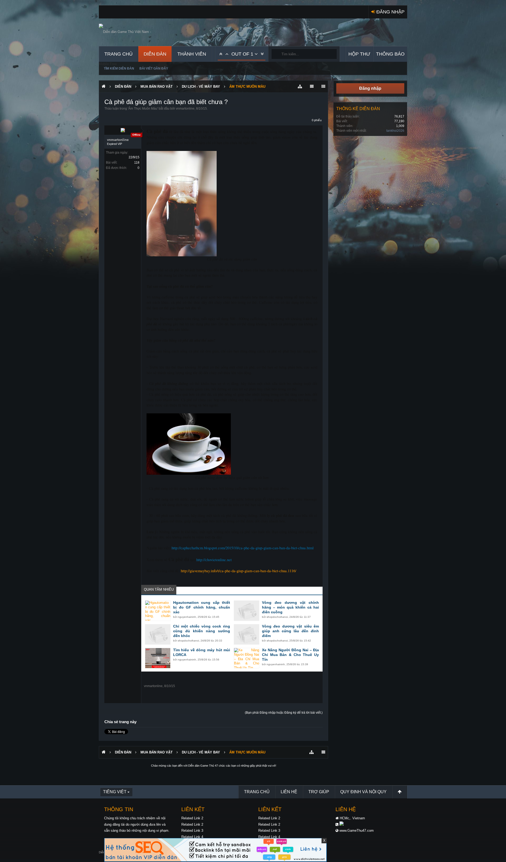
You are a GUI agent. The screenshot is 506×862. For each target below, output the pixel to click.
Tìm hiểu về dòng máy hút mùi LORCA (201, 652)
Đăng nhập (370, 88)
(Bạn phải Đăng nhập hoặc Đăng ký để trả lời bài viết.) (284, 712)
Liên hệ (289, 792)
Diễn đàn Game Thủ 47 (203, 765)
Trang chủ (118, 54)
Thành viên (191, 54)
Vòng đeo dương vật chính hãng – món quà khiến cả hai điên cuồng (290, 607)
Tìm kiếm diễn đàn (119, 68)
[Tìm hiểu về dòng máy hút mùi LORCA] (158, 658)
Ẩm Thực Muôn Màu (142, 108)
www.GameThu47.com (356, 830)
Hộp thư (359, 54)
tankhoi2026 (395, 131)
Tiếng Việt (114, 792)
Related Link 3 (192, 830)
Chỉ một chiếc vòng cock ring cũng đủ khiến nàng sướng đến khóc (201, 631)
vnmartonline (185, 108)
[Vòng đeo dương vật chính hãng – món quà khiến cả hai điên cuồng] (246, 610)
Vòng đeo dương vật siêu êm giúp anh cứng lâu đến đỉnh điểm (290, 631)
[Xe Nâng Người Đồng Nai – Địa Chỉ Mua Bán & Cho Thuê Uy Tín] (246, 658)
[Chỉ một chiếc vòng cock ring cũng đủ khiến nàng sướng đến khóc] (158, 634)
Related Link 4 (192, 837)
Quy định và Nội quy (363, 792)
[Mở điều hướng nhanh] (300, 86)
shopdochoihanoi (277, 616)
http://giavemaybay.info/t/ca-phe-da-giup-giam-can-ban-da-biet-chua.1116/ (238, 570)
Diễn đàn (155, 54)
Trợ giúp (318, 792)
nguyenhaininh (187, 616)
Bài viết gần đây (153, 68)
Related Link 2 (192, 818)
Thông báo (390, 54)
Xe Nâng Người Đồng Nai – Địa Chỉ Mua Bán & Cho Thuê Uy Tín (290, 655)
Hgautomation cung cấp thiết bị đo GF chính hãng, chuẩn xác (201, 607)
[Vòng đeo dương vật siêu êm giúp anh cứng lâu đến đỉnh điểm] (246, 634)
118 (136, 162)
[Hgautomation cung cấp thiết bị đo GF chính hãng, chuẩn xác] (158, 610)
